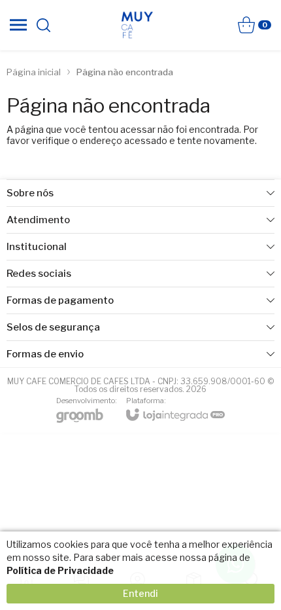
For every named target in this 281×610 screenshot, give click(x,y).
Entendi (140, 593)
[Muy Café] (137, 25)
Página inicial (34, 72)
